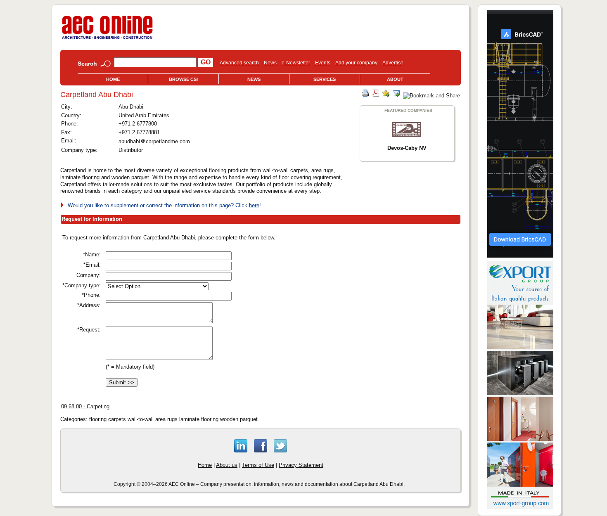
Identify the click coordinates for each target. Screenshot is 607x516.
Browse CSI (183, 79)
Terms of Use (258, 465)
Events (322, 62)
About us (226, 465)
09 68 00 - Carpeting (85, 406)
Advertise (392, 62)
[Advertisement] (375, 291)
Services (324, 79)
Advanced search (239, 62)
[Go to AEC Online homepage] (107, 39)
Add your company (356, 62)
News (270, 62)
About (395, 79)
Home (113, 79)
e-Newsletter (296, 62)
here (254, 205)
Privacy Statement (301, 465)
